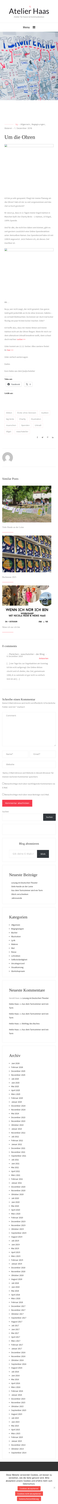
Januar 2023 (16, 1128)
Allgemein (25, 124)
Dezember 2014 (18, 1445)
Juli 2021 (15, 1159)
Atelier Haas (29, 11)
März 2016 (15, 1387)
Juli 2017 (15, 1325)
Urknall (38, 425)
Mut (13, 948)
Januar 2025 (16, 1102)
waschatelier (22, 431)
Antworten (43, 658)
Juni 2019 (15, 1244)
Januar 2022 (16, 1144)
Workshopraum (18, 971)
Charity (22, 419)
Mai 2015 (15, 1425)
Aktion (9, 413)
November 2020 (18, 1190)
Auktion (44, 413)
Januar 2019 (16, 1263)
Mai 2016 (15, 1379)
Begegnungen (38, 124)
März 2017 (15, 1340)
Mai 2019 (15, 1248)
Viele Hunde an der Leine (13, 527)
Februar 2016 (17, 1391)
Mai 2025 (15, 1086)
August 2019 (16, 1236)
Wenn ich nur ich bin (11, 627)
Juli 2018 (15, 1283)
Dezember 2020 (18, 1186)
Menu (26, 27)
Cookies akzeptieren (29, 1488)
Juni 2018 (15, 1287)
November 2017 (18, 1310)
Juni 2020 (15, 1202)
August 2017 (16, 1321)
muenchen (11, 425)
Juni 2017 (15, 1329)
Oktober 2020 (17, 1194)
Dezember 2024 (18, 1105)
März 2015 (15, 1433)
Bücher (14, 932)
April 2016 (15, 1383)
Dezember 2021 (18, 1148)
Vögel (8, 431)
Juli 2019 (15, 1240)
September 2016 (18, 1364)
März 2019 (15, 1256)
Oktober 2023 (17, 1125)
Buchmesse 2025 (9, 577)
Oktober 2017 (17, 1314)
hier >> (10, 350)
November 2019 (18, 1225)
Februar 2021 (17, 1179)
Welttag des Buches (31, 1023)
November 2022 (18, 1132)
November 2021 (18, 1152)
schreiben (15, 955)
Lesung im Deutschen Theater (24, 882)
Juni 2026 (15, 1063)
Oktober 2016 (17, 1360)
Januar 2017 (16, 1348)
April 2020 (15, 1209)
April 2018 (15, 1294)
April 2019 (15, 1252)
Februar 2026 (17, 1067)
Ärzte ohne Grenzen (26, 413)
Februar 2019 (17, 1260)
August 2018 (16, 1279)
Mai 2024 (15, 1113)
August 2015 (16, 1414)
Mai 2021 (15, 1167)
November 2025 (18, 1075)
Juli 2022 (15, 1136)
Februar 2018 (17, 1302)
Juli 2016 (15, 1371)
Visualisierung (17, 967)
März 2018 (15, 1298)
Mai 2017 (15, 1333)
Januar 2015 (16, 1441)
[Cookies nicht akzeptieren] (54, 1487)
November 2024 (18, 1109)
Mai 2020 (15, 1206)
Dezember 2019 (18, 1221)
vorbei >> (21, 339)
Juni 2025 (15, 1082)
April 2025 (15, 1090)
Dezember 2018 (18, 1267)
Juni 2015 (15, 1421)
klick (43, 853)
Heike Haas (14, 1004)
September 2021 (18, 1155)
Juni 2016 (15, 1375)
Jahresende (16, 898)
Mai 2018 (15, 1290)
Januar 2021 (16, 1183)
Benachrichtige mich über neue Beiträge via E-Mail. (27, 794)
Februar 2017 (17, 1344)
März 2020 (15, 1213)
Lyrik (13, 940)
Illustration (36, 419)
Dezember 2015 (18, 1398)
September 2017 (18, 1317)
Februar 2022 (17, 1140)
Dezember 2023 (18, 1117)
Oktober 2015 (17, 1406)
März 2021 (15, 1175)
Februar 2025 (17, 1098)
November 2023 (18, 1121)
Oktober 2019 (17, 1229)
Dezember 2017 (18, 1306)
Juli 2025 (15, 1078)
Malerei (8, 128)
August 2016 (16, 1367)
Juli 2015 (15, 1418)
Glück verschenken (19, 894)
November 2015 (18, 1402)
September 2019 (18, 1233)
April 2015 (15, 1429)
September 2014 (18, 1452)
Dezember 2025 (18, 1071)
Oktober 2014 (17, 1448)
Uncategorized (18, 963)
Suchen (5, 811)
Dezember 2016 (18, 1352)
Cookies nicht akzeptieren (29, 1493)
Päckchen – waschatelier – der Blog (27, 654)
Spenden (25, 425)
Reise (13, 952)
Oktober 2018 (17, 1275)
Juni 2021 (15, 1163)
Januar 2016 (16, 1395)
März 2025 (15, 1094)
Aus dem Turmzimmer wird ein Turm (27, 890)
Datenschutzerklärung (29, 1499)
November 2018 (18, 1271)
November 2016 (18, 1356)
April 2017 (15, 1337)
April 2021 (15, 1171)
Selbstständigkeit (19, 959)
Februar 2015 (17, 1437)
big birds (10, 419)
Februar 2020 (17, 1217)
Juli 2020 (15, 1198)
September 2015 (18, 1410)
